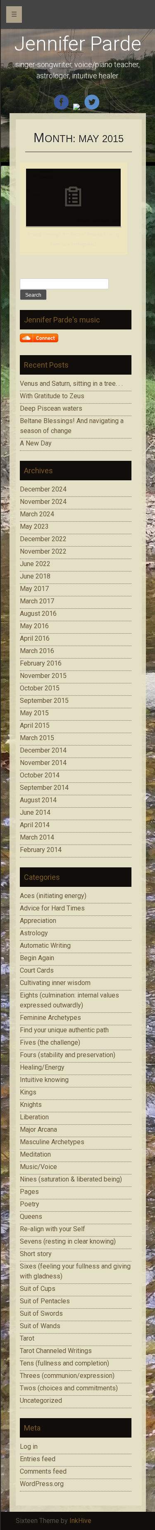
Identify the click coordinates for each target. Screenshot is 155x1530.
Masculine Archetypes (52, 1142)
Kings (28, 1092)
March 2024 (37, 514)
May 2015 (34, 713)
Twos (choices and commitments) (69, 1388)
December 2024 (43, 489)
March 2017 (37, 601)
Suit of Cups (37, 1289)
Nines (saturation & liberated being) (71, 1179)
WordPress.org (42, 1484)
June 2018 (35, 576)
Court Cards (37, 970)
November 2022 (43, 551)
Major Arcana (38, 1129)
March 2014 (37, 837)
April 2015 (35, 725)
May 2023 (34, 526)
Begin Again (37, 958)
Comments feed (43, 1471)
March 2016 (37, 651)
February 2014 (41, 850)
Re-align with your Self (52, 1229)
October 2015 (40, 688)
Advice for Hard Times (52, 908)
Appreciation (38, 921)
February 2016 (41, 663)
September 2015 (44, 700)
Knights (31, 1105)
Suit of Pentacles (45, 1301)
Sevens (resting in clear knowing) (68, 1241)
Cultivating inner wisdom (55, 983)
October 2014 (40, 775)
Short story (36, 1254)
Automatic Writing (45, 945)
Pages (29, 1192)
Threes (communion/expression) (67, 1376)
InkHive (80, 1521)
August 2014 (38, 800)
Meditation (35, 1154)
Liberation (34, 1117)
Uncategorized (41, 1400)
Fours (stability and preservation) (67, 1055)
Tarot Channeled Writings (56, 1351)
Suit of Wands (40, 1326)
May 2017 (34, 589)
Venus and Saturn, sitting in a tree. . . (71, 383)
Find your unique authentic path (64, 1030)
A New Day (36, 443)
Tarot (27, 1338)
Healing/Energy (42, 1067)
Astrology (34, 933)
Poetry (29, 1204)
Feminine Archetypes (50, 1018)
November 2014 (43, 763)
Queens (31, 1216)
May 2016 (34, 626)
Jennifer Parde (77, 44)
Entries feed (37, 1459)
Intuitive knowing (44, 1080)
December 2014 (43, 750)
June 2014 (35, 812)
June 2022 (35, 564)
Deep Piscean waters (51, 408)
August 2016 (38, 613)
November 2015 (43, 676)
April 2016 (35, 638)
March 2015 (37, 738)
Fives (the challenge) (50, 1042)
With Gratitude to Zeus (52, 396)
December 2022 (43, 539)
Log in (29, 1446)
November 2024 (43, 502)
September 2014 (44, 788)
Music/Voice (38, 1167)
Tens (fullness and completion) (64, 1363)
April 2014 (35, 825)
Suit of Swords (41, 1313)
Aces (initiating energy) (53, 896)
